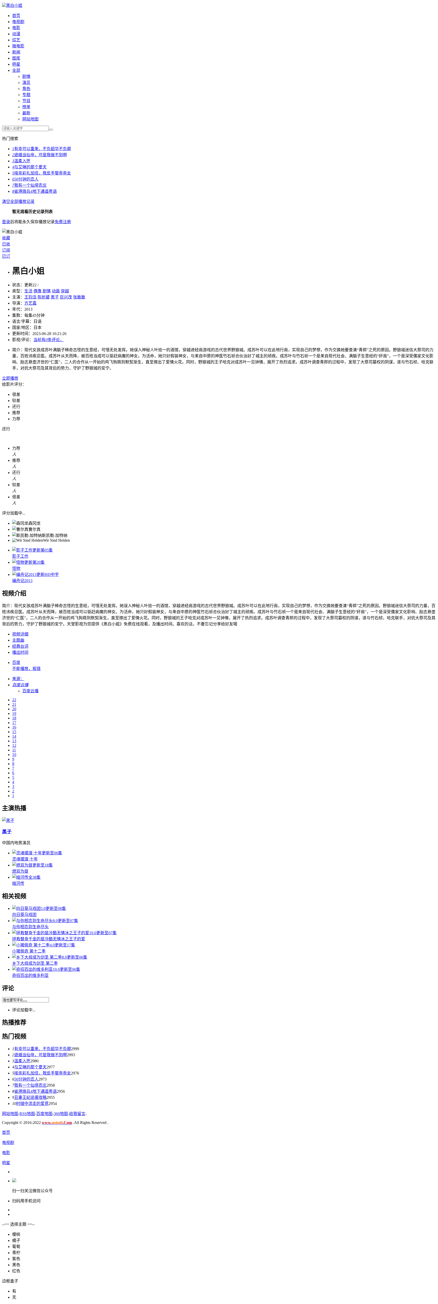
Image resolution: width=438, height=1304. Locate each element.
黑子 (7, 831)
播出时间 (20, 652)
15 (14, 732)
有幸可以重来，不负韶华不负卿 (42, 1049)
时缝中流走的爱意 (32, 1103)
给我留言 (77, 1114)
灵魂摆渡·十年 (25, 859)
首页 (16, 15)
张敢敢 (79, 297)
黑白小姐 (14, 5)
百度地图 (44, 1114)
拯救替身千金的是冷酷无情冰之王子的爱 (48, 939)
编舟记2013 (22, 580)
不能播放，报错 (26, 668)
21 (14, 704)
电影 (16, 28)
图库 (16, 58)
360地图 (61, 1114)
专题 (26, 95)
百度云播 (30, 691)
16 (14, 727)
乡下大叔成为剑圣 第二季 (35, 963)
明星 (16, 64)
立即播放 (10, 378)
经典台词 (20, 646)
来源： (18, 679)
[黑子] (8, 820)
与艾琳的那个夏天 (30, 1067)
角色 (26, 88)
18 (14, 718)
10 (14, 754)
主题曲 (18, 640)
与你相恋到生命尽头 (30, 927)
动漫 (16, 34)
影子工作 (20, 556)
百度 (16, 662)
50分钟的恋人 (26, 1079)
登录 (6, 222)
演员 (26, 82)
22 (14, 700)
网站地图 (10, 1114)
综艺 (16, 40)
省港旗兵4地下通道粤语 (35, 1091)
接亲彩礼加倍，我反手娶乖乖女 (42, 1073)
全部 (16, 70)
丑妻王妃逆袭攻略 (30, 1097)
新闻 (16, 52)
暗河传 (18, 883)
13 (14, 741)
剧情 (26, 76)
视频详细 (20, 634)
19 (14, 713)
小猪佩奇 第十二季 (29, 951)
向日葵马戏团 (24, 914)
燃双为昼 (20, 871)
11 (14, 750)
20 (14, 709)
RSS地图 (27, 1114)
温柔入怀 (22, 1061)
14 (14, 736)
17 (14, 722)
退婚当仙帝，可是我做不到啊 (40, 1055)
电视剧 (18, 22)
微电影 (18, 46)
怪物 (16, 568)
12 (14, 745)
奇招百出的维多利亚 (30, 975)
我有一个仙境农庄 (30, 1085)
